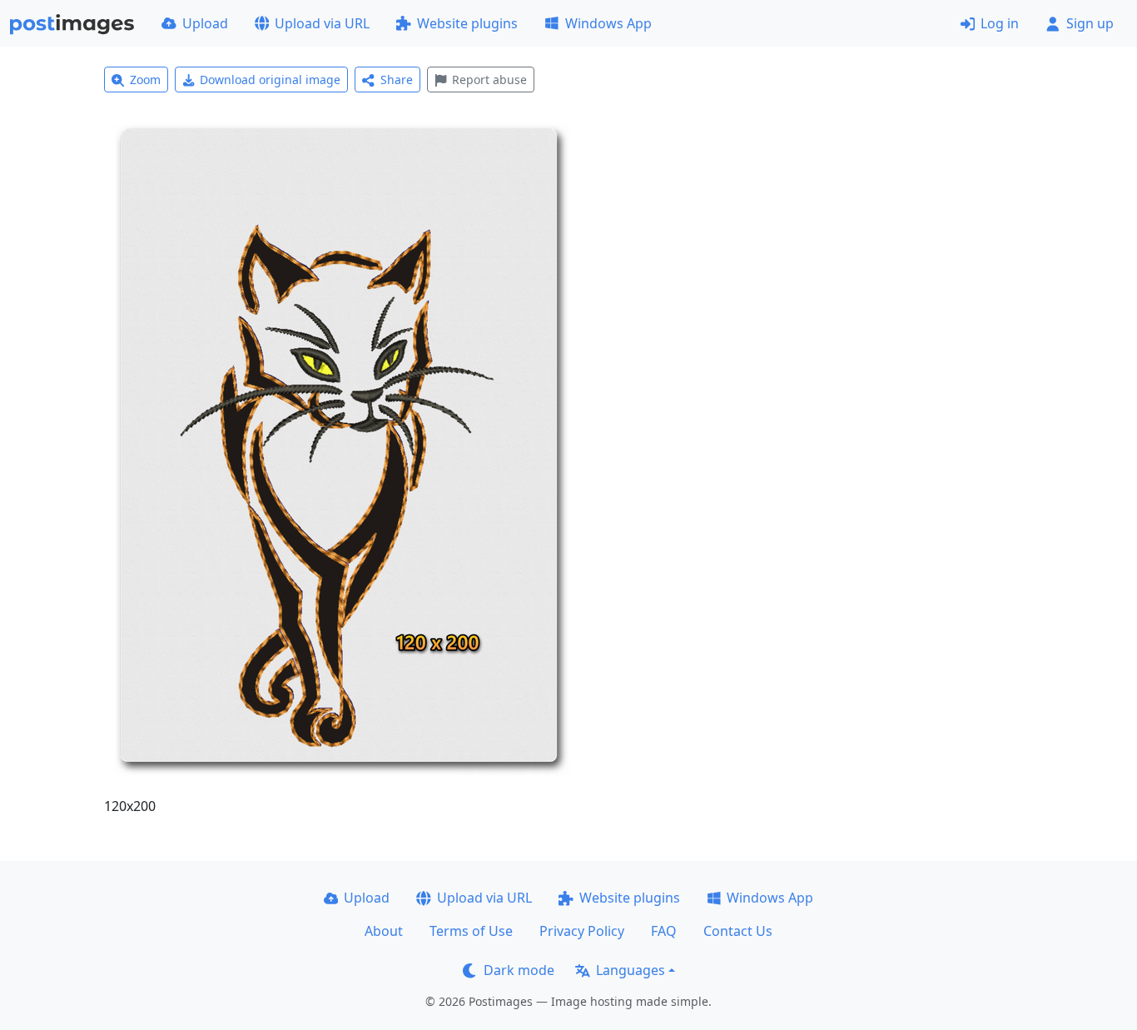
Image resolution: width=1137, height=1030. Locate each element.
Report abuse (489, 79)
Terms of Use (471, 931)
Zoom (145, 79)
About (384, 931)
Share (396, 79)
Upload (205, 23)
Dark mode (519, 970)
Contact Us (737, 931)
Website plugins (467, 23)
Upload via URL (322, 23)
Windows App (608, 23)
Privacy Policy (581, 931)
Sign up (1090, 23)
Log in (1000, 23)
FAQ (664, 931)
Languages (630, 970)
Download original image (270, 79)
